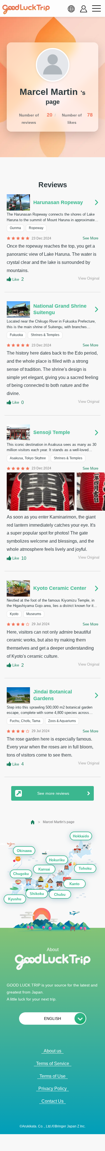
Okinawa (24, 851)
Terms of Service (52, 1063)
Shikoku (37, 894)
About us (52, 1051)
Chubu (60, 894)
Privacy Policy (52, 1088)
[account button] (83, 8)
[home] (26, 9)
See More (90, 238)
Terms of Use (52, 1076)
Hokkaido (81, 836)
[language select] (71, 9)
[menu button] (96, 8)
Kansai (44, 869)
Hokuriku (57, 860)
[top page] (33, 822)
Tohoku (85, 869)
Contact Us (52, 1101)
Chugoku (21, 874)
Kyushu (14, 899)
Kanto (74, 884)
